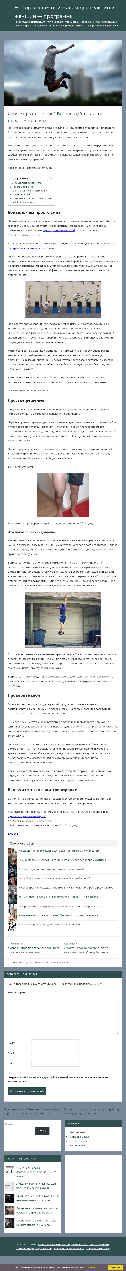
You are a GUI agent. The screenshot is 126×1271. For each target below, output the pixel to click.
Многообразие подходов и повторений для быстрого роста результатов (66, 887)
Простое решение (22, 186)
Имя (11, 1042)
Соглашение (89, 1267)
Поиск (9, 1124)
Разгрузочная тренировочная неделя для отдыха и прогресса (59, 906)
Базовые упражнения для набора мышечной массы (52, 924)
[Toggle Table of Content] (48, 178)
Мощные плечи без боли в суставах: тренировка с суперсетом (59, 850)
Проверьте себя (21, 194)
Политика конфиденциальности (34, 1248)
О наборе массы (79, 1136)
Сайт (11, 1063)
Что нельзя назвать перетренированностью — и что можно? (36, 1172)
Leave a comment (59, 962)
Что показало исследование (32, 190)
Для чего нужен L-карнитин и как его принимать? (51, 869)
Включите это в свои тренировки (32, 198)
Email (12, 1053)
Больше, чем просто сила (26, 182)
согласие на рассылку (91, 1109)
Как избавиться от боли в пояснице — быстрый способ (54, 878)
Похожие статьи (25, 202)
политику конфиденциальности (75, 1113)
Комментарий (17, 992)
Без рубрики (36, 962)
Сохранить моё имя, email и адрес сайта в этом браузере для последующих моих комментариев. (58, 1079)
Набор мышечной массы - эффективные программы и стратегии (73, 1244)
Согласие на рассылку (98, 1248)
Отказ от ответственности (69, 1248)
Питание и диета (80, 1141)
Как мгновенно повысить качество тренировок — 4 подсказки (59, 896)
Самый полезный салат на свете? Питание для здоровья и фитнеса (62, 860)
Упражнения (77, 1145)
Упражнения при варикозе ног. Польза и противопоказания (58, 915)
